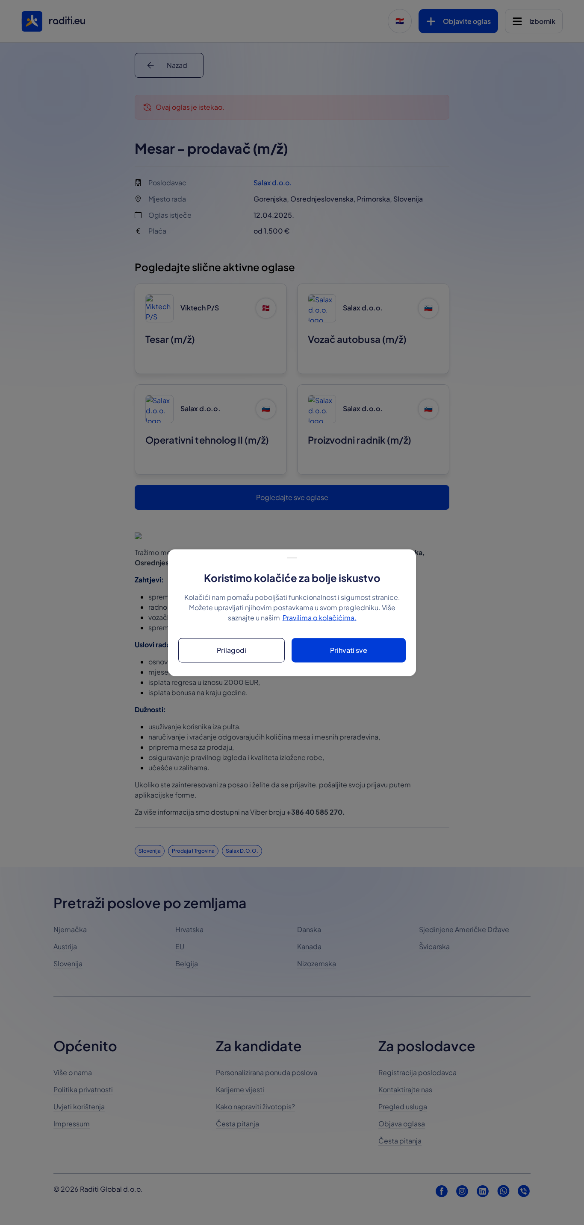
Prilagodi (231, 650)
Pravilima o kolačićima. (320, 617)
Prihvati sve (348, 650)
